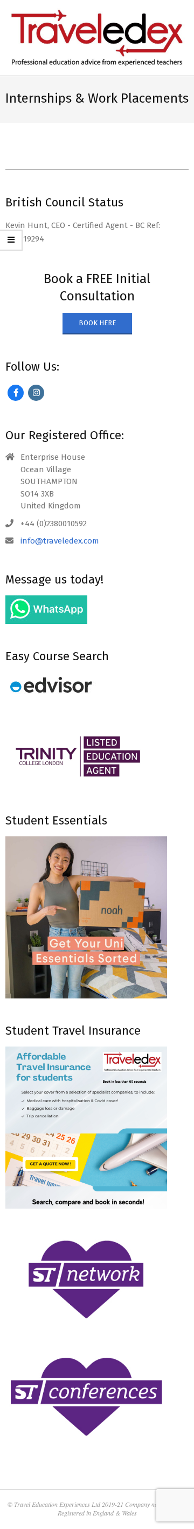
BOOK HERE (97, 323)
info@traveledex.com (59, 541)
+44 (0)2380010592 (53, 523)
